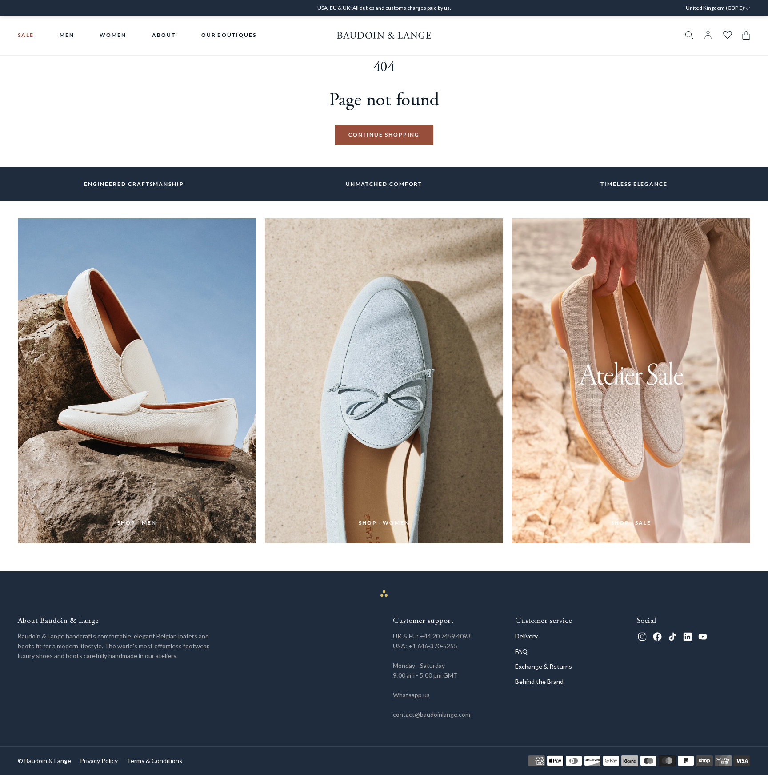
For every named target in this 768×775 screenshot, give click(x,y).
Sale (26, 35)
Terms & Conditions (154, 760)
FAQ (521, 651)
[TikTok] (672, 636)
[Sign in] (708, 35)
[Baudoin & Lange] (384, 35)
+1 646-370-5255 (432, 646)
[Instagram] (642, 636)
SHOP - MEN (136, 522)
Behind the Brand (539, 681)
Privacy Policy (99, 760)
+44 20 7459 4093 (445, 636)
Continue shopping (384, 134)
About (164, 35)
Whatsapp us (411, 695)
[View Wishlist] (727, 35)
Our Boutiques (228, 35)
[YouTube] (702, 636)
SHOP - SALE (631, 522)
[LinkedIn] (687, 636)
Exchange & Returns (543, 666)
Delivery (526, 636)
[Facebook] (657, 636)
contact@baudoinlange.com (431, 714)
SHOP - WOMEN (384, 522)
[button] (744, 35)
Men (67, 35)
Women (113, 35)
